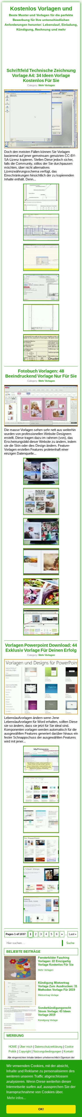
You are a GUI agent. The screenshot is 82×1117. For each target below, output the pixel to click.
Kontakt (68, 1051)
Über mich (25, 1046)
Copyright (25, 1051)
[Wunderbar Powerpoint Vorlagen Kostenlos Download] (41, 922)
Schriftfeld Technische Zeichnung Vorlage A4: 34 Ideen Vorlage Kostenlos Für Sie (41, 75)
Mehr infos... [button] (16, 1098)
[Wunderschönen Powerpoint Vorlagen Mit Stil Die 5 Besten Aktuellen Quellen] (41, 802)
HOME (13, 1046)
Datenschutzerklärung (48, 1046)
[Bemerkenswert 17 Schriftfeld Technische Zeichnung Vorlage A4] (41, 330)
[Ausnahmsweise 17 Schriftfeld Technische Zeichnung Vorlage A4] (41, 240)
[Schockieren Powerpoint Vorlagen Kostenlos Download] (41, 892)
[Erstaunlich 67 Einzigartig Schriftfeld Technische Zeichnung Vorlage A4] (41, 300)
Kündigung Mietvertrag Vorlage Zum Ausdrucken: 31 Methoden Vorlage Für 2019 (57, 986)
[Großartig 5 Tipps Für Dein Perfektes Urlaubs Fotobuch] (41, 484)
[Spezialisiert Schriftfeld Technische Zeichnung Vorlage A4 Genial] (41, 360)
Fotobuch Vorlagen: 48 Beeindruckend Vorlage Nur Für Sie (41, 373)
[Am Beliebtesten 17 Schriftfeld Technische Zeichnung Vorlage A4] (41, 270)
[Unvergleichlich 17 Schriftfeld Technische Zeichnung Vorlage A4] (41, 210)
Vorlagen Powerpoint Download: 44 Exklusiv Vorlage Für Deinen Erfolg (41, 648)
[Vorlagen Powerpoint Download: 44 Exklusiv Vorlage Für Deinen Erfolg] (41, 713)
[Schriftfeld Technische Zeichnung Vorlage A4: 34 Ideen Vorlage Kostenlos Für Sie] (41, 147)
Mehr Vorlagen (46, 85)
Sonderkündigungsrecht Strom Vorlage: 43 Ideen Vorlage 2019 (54, 1011)
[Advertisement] (41, 48)
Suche (70, 943)
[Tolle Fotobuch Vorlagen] (41, 514)
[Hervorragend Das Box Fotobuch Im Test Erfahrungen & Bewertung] (41, 634)
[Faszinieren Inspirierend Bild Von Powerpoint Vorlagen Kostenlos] (41, 772)
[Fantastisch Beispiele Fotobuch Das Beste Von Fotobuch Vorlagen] (41, 574)
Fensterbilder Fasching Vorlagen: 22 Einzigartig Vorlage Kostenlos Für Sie (55, 961)
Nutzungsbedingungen (47, 1051)
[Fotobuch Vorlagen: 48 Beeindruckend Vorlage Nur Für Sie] (41, 425)
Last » (72, 934)
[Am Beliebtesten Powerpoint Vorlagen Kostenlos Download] (41, 862)
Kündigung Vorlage (48, 1020)
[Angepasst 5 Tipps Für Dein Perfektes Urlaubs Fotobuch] (41, 544)
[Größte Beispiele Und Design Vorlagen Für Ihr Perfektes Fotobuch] (41, 604)
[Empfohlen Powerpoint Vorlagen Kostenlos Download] (41, 832)
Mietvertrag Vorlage (48, 995)
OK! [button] (41, 1109)
